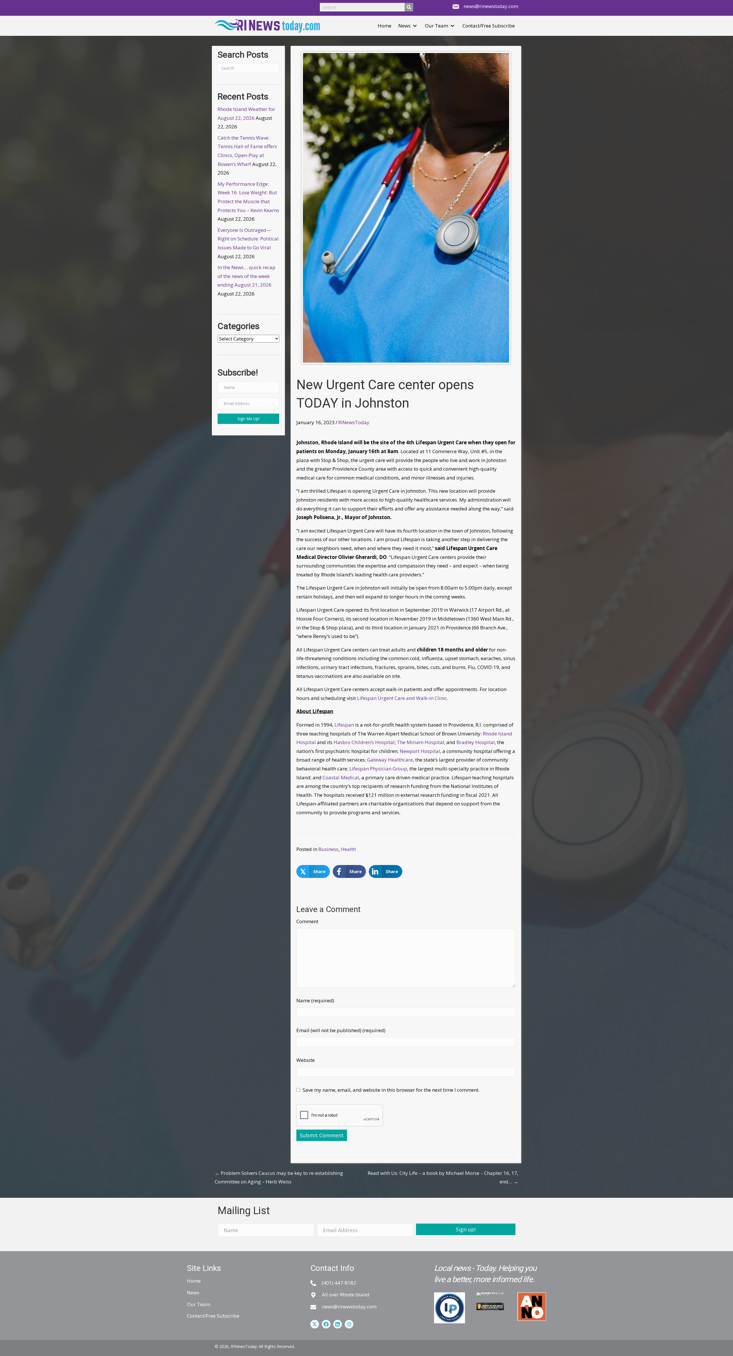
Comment (307, 921)
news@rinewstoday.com (491, 6)
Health (348, 849)
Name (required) (315, 1000)
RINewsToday (353, 422)
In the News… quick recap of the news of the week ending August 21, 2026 (246, 276)
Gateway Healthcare (390, 759)
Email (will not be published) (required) (340, 1030)
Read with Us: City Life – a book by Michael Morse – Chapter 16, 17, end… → (443, 1177)
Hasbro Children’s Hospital (364, 742)
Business (328, 849)
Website (305, 1060)
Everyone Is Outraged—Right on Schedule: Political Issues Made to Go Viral (248, 239)
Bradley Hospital (475, 742)
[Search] (409, 7)
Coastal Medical (341, 777)
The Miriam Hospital (420, 742)
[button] (415, 26)
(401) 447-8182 (339, 1282)
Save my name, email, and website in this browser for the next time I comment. (391, 1090)
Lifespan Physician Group (378, 768)
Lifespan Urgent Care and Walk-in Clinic (402, 698)
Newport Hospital (420, 751)
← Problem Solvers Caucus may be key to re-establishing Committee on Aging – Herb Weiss (279, 1177)
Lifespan (344, 724)
